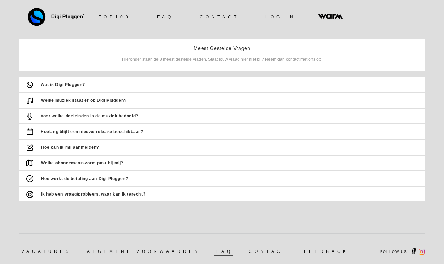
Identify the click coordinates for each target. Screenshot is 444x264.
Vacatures (46, 251)
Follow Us (393, 252)
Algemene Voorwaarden (143, 251)
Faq (165, 17)
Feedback (326, 251)
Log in (280, 17)
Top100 (115, 17)
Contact (219, 17)
